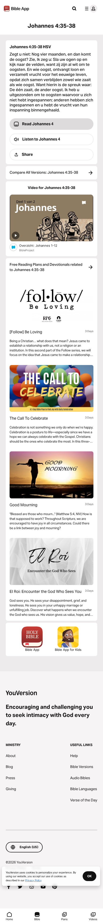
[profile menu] (90, 8)
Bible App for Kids (68, 650)
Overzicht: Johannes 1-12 (42, 245)
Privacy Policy (33, 880)
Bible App (32, 650)
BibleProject (26, 250)
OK (89, 876)
